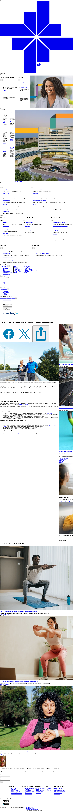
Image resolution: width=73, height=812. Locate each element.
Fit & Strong (50, 425)
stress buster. (49, 413)
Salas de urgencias (4, 130)
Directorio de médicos (14, 790)
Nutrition (4, 283)
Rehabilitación (12, 129)
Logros (37, 789)
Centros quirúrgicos (12, 140)
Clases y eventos (5, 229)
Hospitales (4, 151)
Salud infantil (5, 293)
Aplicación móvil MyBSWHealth (16, 794)
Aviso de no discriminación (30, 808)
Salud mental (5, 282)
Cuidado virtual (13, 789)
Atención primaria (17, 271)
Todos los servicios (6, 211)
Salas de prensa (39, 792)
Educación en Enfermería (58, 792)
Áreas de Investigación (58, 793)
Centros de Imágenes (12, 111)
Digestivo (16, 268)
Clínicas (4, 111)
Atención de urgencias (12, 148)
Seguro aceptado (38, 249)
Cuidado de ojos (27, 268)
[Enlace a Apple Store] (6, 801)
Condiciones (5, 222)
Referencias (55, 234)
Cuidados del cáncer (6, 193)
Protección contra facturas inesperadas (10, 260)
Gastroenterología (23, 87)
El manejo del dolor (6, 273)
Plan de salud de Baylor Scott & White (42, 253)
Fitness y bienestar (4, 144)
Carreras (55, 789)
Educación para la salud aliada (59, 791)
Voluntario (49, 788)
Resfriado (16, 267)
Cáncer (4, 269)
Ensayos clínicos (57, 794)
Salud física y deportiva (7, 280)
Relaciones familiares (63, 459)
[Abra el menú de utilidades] (0, 0)
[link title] (36, 72)
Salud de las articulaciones (7, 272)
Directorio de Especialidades (16, 792)
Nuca (15, 266)
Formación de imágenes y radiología (39, 200)
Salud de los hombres (6, 291)
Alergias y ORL (5, 268)
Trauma (25, 272)
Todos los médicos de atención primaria (10, 94)
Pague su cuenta (27, 789)
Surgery (34, 204)
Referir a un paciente (58, 788)
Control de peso (5, 285)
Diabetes (4, 270)
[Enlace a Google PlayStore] (6, 804)
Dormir (4, 284)
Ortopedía (22, 92)
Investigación (55, 230)
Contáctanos (38, 793)
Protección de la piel (6, 274)
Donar (48, 789)
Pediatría (4, 90)
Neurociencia (22, 96)
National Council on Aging (23, 404)
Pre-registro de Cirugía (29, 795)
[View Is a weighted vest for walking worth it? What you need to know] (36, 718)
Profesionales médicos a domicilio (59, 222)
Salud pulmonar (17, 270)
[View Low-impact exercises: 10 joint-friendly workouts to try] (36, 648)
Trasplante (16, 272)
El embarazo (5, 294)
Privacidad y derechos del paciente (32, 809)
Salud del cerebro (27, 266)
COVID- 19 (26, 267)
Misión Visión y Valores (40, 788)
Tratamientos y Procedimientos (16, 793)
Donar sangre (49, 790)
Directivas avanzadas (29, 222)
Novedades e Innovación (7, 300)
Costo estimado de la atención (8, 257)
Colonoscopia (35, 193)
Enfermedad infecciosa (28, 269)
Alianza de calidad (39, 791)
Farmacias (11, 121)
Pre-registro (27, 226)
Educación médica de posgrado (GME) (60, 226)
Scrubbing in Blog (6, 226)
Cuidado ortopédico (6, 200)
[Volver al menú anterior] (0, 74)
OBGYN (4, 85)
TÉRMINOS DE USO (30, 807)
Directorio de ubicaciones (15, 791)
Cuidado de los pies (6, 271)
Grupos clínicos (4, 122)
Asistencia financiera (6, 253)
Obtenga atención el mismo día (8, 189)
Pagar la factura (5, 249)
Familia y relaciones (6, 279)
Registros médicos (28, 230)
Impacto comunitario (40, 790)
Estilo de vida (5, 281)
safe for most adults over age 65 (14, 433)
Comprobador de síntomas (7, 207)
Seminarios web (5, 233)
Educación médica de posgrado (59, 790)
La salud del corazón (18, 269)
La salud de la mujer (6, 292)
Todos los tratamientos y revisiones (39, 207)
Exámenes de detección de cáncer (39, 189)
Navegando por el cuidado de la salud (30, 270)
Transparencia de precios (29, 791)
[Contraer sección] (1, 80)
